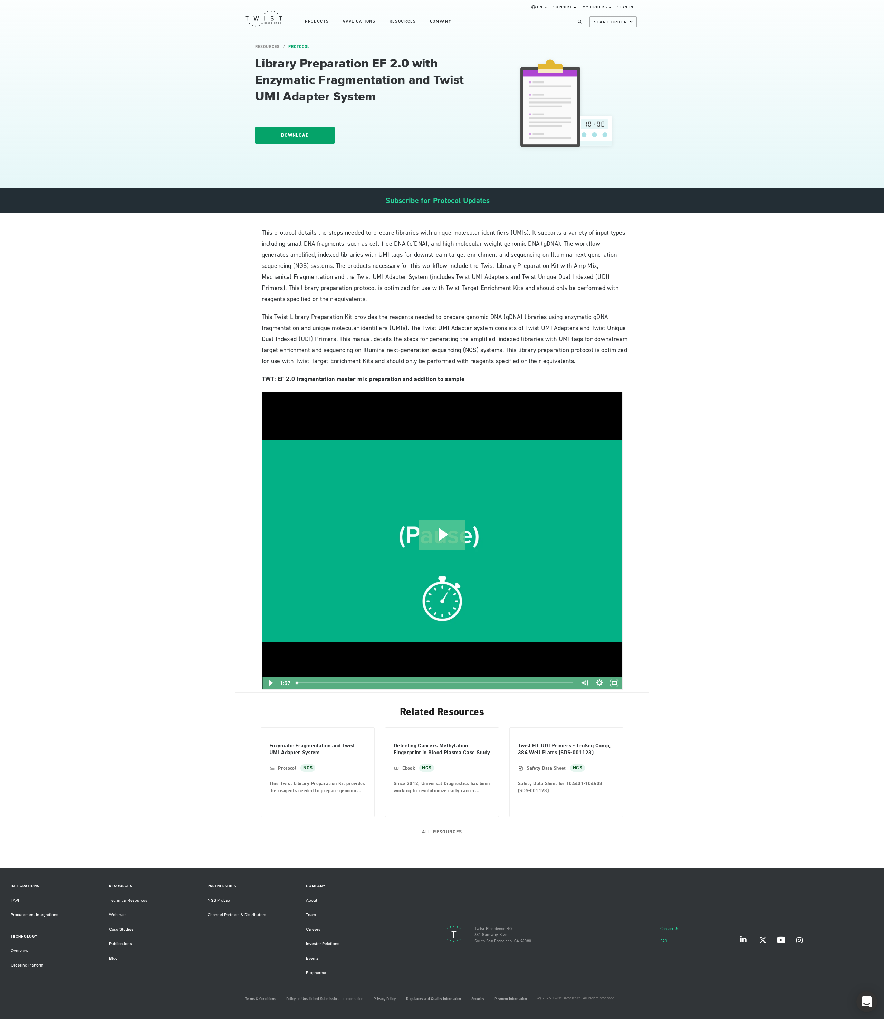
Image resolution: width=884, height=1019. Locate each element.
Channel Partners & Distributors (237, 915)
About (311, 900)
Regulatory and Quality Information (433, 999)
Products (317, 21)
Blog (113, 958)
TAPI (15, 900)
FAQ (663, 941)
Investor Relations (322, 944)
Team (311, 915)
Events (312, 958)
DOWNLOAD (295, 135)
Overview (19, 950)
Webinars (118, 915)
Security (477, 999)
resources (403, 21)
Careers (313, 929)
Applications (359, 21)
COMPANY (441, 21)
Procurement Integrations (34, 915)
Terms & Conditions (260, 999)
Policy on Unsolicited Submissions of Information (324, 999)
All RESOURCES (442, 831)
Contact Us (669, 928)
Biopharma (316, 973)
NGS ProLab (219, 900)
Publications (120, 944)
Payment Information (510, 999)
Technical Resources (128, 900)
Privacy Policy (385, 999)
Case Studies (121, 929)
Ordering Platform (27, 965)
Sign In (625, 7)
